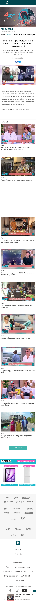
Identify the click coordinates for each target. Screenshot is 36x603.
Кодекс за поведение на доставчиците (18, 571)
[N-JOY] (8, 529)
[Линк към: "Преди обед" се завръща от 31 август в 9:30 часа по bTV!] (18, 428)
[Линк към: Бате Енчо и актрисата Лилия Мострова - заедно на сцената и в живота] (18, 140)
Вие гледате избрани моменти (22, 599)
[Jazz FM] (28, 529)
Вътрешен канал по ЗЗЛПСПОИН (18, 576)
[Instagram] (17, 590)
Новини (3, 35)
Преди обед (7, 29)
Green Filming (17, 35)
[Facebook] (10, 590)
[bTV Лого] (18, 543)
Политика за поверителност (18, 567)
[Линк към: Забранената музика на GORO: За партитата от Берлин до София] (18, 265)
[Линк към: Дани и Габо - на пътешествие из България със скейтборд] (18, 395)
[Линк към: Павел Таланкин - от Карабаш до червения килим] (18, 172)
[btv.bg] (8, 498)
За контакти (18, 563)
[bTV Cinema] (26, 498)
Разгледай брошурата (26, 461)
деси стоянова (20, 109)
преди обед (10, 109)
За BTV (18, 549)
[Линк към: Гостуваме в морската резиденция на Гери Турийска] (18, 298)
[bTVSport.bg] (27, 513)
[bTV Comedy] (16, 498)
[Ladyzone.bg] (16, 512)
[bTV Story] (19, 502)
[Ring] (29, 501)
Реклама (18, 554)
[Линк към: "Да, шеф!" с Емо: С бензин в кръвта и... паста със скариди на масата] (18, 232)
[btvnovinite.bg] (17, 508)
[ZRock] (23, 535)
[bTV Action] (8, 502)
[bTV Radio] (18, 529)
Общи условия (18, 580)
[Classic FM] (14, 535)
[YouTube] (24, 590)
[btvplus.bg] (6, 508)
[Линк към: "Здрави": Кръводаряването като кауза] (18, 330)
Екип (24, 35)
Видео (9, 35)
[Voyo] (6, 513)
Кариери (18, 558)
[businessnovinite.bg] (29, 508)
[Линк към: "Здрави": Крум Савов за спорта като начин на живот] (18, 363)
